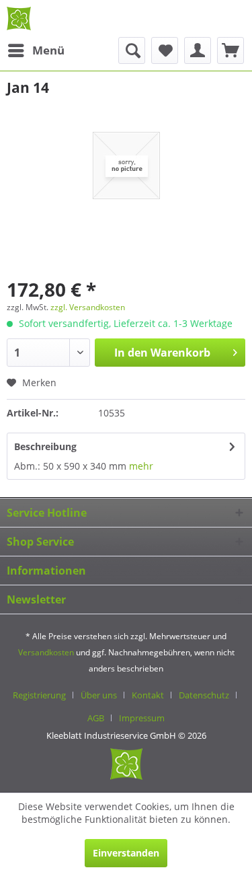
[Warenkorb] (230, 50)
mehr (139, 466)
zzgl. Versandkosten (87, 307)
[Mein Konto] (197, 50)
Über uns (99, 695)
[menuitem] (35, 50)
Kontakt (148, 695)
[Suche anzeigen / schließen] (131, 50)
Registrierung (39, 695)
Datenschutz (204, 695)
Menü (48, 50)
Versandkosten (46, 652)
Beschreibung (45, 446)
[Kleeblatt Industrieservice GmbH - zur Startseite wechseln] (19, 18)
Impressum (142, 718)
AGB (95, 718)
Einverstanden (126, 852)
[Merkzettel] (164, 50)
